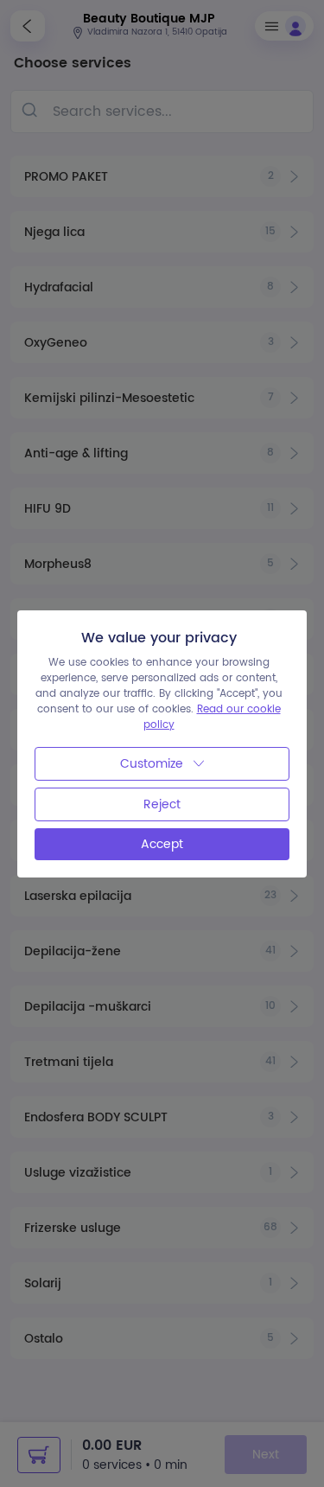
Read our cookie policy (212, 717)
